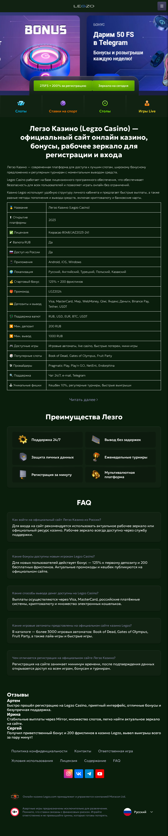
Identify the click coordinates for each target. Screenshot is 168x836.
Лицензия (68, 760)
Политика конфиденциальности (39, 751)
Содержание (95, 760)
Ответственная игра (115, 751)
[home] (84, 6)
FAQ (116, 760)
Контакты (82, 751)
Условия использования (32, 760)
